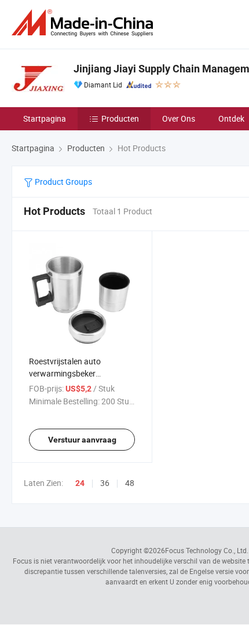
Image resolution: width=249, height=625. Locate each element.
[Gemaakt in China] (85, 22)
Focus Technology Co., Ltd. (206, 550)
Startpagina (44, 118)
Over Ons (178, 118)
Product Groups (62, 181)
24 (80, 483)
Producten (120, 118)
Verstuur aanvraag (82, 439)
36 (104, 482)
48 (129, 482)
